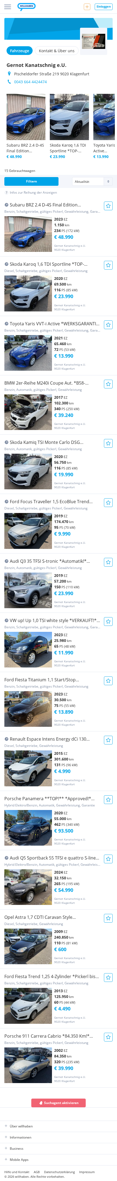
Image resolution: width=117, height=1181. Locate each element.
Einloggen (104, 6)
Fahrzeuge (19, 50)
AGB (37, 1172)
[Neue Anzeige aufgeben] (87, 7)
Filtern (31, 181)
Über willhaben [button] (21, 1126)
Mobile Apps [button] (19, 1159)
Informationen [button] (20, 1137)
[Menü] (7, 6)
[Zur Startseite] (26, 7)
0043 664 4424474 (30, 81)
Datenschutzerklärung (59, 1172)
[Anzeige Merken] (108, 206)
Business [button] (16, 1148)
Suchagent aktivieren (61, 1102)
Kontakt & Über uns (57, 50)
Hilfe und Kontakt (16, 1172)
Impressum (87, 1172)
